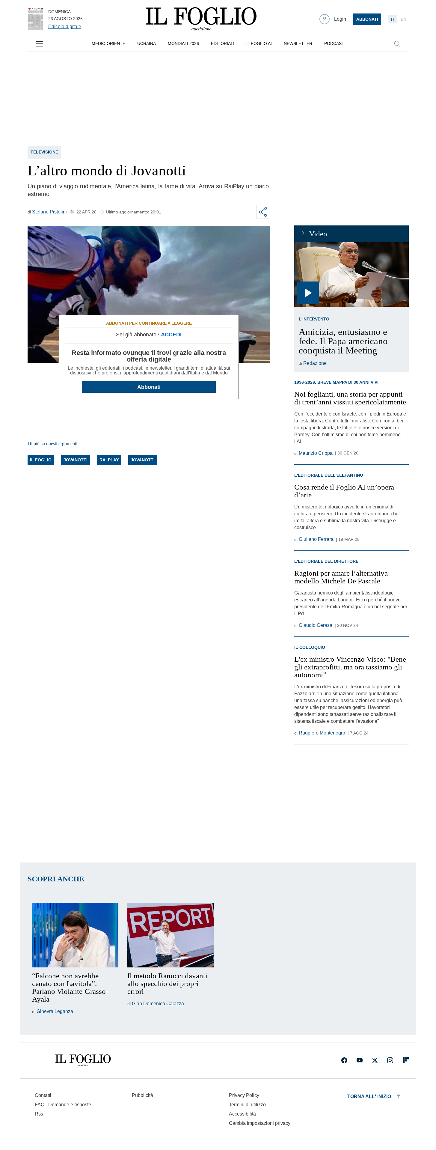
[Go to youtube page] (360, 1060)
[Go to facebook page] (344, 1060)
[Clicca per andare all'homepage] (83, 1060)
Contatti (43, 1095)
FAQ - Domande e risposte (63, 1104)
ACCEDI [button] (171, 335)
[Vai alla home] (201, 19)
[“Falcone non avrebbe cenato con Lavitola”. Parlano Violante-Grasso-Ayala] (75, 935)
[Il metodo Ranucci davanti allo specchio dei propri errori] (170, 935)
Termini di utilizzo (247, 1104)
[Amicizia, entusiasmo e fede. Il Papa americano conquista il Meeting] (351, 274)
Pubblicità (142, 1095)
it (393, 19)
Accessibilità (242, 1113)
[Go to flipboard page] (406, 1060)
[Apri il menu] (39, 43)
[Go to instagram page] (390, 1060)
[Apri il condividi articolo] (263, 212)
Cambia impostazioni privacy (259, 1123)
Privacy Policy (244, 1095)
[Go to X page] (375, 1060)
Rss (39, 1113)
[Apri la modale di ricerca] (397, 43)
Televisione (44, 152)
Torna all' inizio (369, 1096)
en (403, 19)
